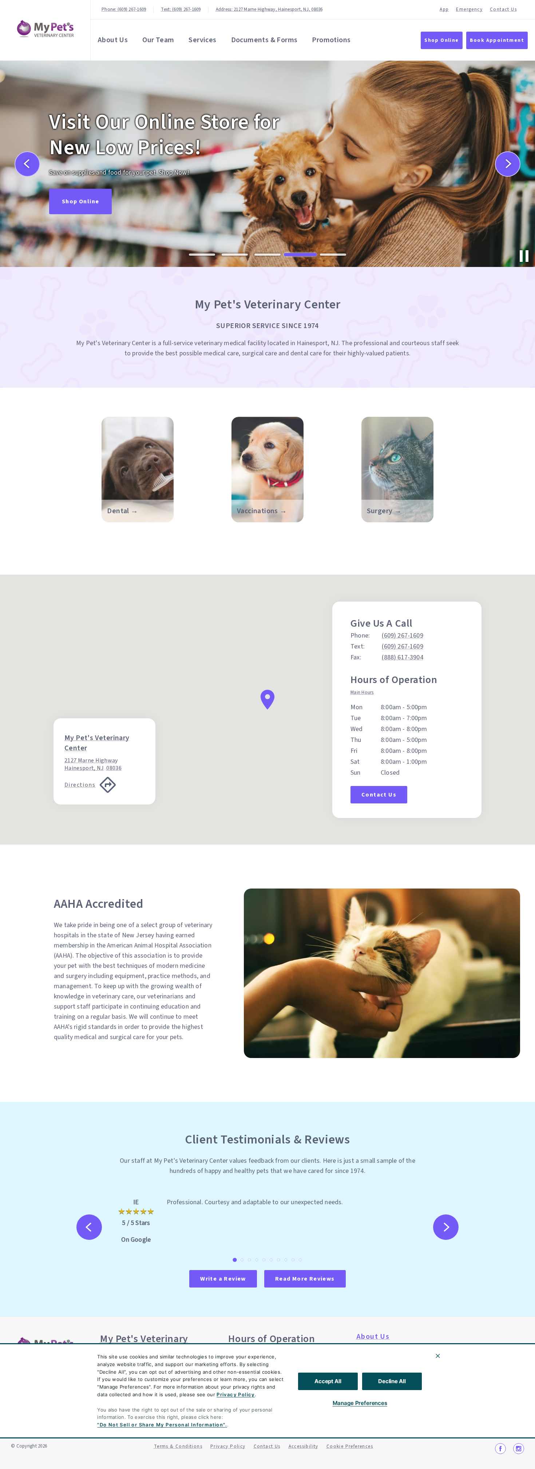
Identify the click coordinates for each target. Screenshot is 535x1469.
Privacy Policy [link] (228, 1446)
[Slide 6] (271, 1259)
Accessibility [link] (303, 1446)
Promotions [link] (331, 40)
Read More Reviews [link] (305, 1279)
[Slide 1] (202, 255)
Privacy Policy (236, 1394)
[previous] (27, 164)
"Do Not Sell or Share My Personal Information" (161, 1425)
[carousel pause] (524, 256)
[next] (507, 164)
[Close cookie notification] (438, 1356)
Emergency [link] (469, 10)
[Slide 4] (300, 255)
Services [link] (202, 40)
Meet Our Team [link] (85, 187)
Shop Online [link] (441, 40)
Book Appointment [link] (497, 40)
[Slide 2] (235, 255)
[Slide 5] (333, 254)
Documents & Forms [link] (264, 40)
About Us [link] (113, 40)
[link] (47, 28)
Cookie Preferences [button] (349, 1446)
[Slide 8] (285, 1259)
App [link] (444, 10)
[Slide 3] (267, 255)
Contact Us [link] (503, 10)
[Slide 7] (278, 1259)
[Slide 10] (300, 1259)
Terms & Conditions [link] (178, 1446)
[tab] (363, 693)
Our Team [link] (158, 40)
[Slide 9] (293, 1259)
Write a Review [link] (223, 1279)
